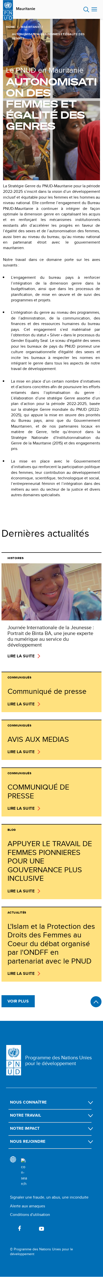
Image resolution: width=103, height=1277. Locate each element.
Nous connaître (28, 1102)
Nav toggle (94, 9)
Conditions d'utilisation (30, 1214)
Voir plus (18, 1001)
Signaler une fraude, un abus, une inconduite (49, 1197)
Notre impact (25, 1128)
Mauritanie (25, 8)
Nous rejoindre (28, 1141)
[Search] (24, 1172)
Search (86, 9)
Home (10, 27)
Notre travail (25, 1115)
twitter (30, 1228)
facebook (19, 1228)
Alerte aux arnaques (27, 1206)
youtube (41, 1228)
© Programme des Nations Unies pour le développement (41, 1252)
